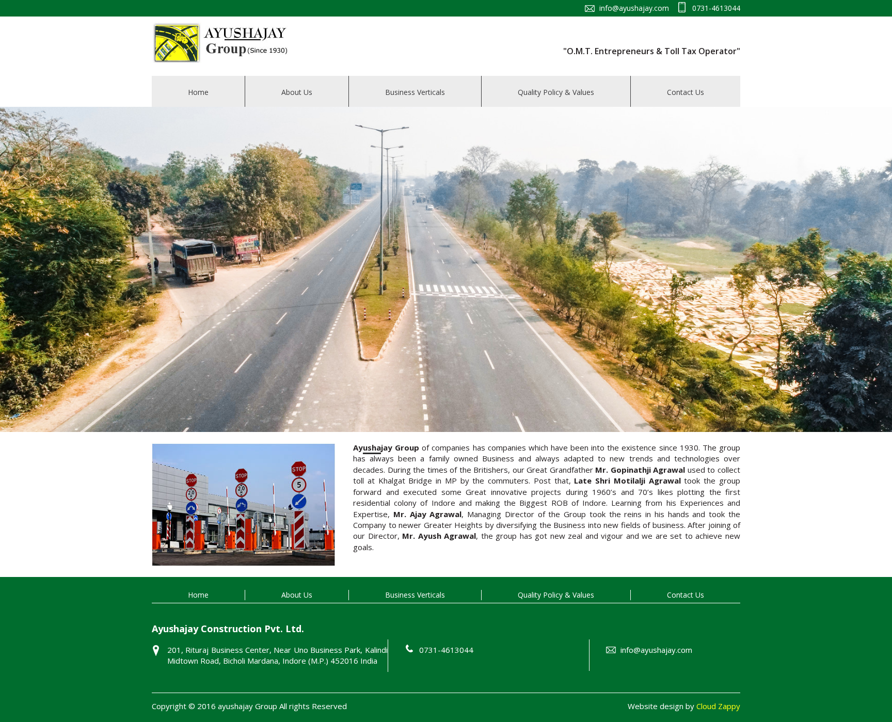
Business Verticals (415, 92)
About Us (296, 92)
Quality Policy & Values (556, 92)
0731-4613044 (716, 8)
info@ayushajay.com (634, 8)
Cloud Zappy (718, 706)
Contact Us (685, 92)
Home (198, 92)
